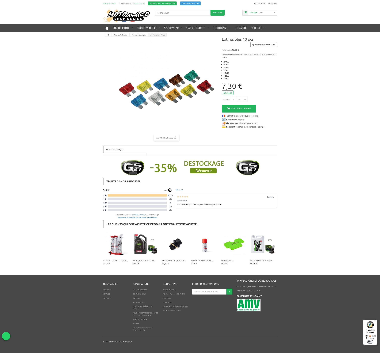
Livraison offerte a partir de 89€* (162, 3)
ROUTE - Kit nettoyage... (115, 260)
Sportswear (171, 27)
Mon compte (170, 283)
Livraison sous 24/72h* (190, 3)
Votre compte (259, 3)
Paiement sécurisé (140, 319)
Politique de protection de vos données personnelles (145, 314)
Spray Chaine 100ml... (202, 260)
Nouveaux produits (140, 290)
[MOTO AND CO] (126, 15)
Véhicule (256, 27)
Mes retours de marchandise (174, 294)
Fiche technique (115, 149)
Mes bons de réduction (171, 310)
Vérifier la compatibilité (264, 44)
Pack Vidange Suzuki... (144, 260)
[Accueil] (107, 28)
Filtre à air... (227, 260)
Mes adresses (168, 302)
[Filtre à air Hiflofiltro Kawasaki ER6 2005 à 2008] (234, 244)
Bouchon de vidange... (174, 260)
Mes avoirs (167, 298)
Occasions (241, 27)
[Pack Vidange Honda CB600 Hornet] (263, 244)
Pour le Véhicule (147, 27)
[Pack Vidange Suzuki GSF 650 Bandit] (146, 244)
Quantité (225, 99)
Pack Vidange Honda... (261, 260)
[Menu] (375, 321)
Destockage (220, 27)
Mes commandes (169, 290)
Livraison (136, 298)
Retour (136, 323)
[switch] (370, 341)
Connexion (272, 3)
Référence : (227, 50)
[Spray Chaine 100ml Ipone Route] (204, 244)
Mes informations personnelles (175, 306)
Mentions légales (140, 302)
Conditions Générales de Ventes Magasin (142, 329)
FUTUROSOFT (127, 342)
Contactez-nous (109, 3)
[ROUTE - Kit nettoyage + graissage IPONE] (116, 244)
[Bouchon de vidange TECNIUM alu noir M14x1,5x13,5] (175, 244)
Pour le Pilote (121, 27)
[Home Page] (108, 35)
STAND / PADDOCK (195, 27)
